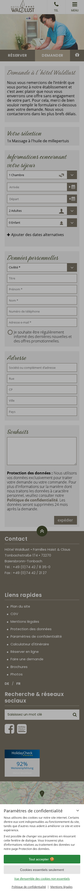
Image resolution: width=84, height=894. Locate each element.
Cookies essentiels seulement (42, 870)
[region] (42, 833)
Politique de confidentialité (29, 887)
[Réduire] (77, 810)
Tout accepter (39, 859)
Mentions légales (61, 887)
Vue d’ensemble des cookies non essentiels (42, 879)
